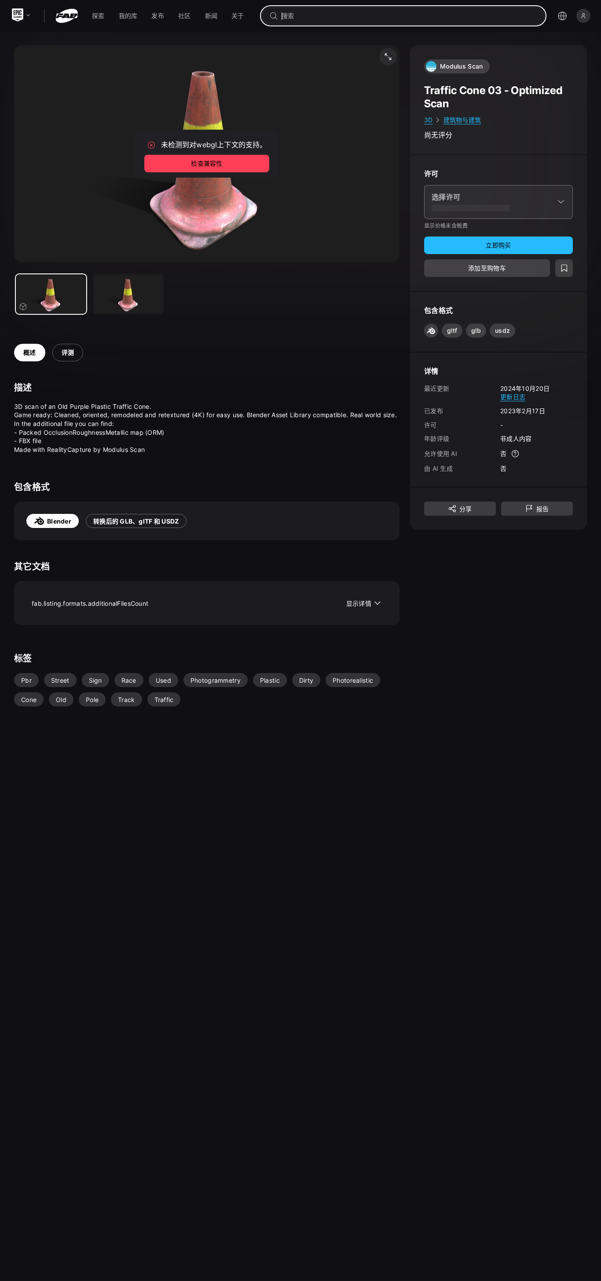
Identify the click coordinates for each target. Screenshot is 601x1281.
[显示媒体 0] (51, 294)
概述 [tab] (29, 352)
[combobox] (409, 15)
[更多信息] (515, 453)
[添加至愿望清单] (564, 268)
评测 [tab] (68, 352)
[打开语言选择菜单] (562, 16)
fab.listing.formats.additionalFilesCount (201, 603)
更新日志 (512, 396)
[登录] (583, 16)
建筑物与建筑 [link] (462, 120)
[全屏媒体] (388, 57)
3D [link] (428, 120)
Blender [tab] (59, 521)
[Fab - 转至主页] (66, 16)
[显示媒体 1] (128, 294)
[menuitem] (98, 16)
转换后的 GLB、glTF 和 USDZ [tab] (136, 521)
